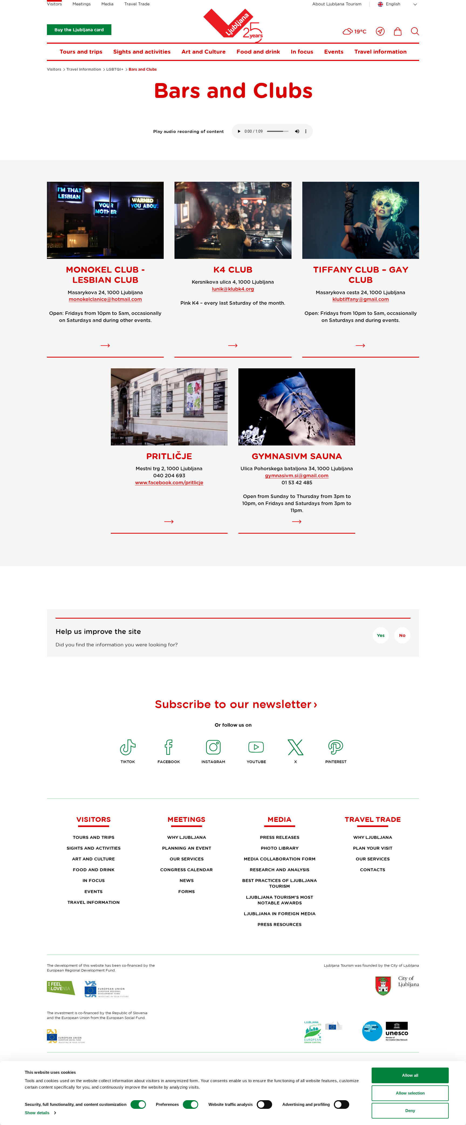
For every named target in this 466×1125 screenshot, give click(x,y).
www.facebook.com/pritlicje (169, 482)
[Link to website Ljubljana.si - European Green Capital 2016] (323, 1032)
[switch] (190, 1104)
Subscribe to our (233, 704)
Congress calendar (186, 869)
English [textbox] (393, 4)
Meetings (82, 4)
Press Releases (279, 837)
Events (334, 51)
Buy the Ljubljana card (79, 29)
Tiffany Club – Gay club (360, 274)
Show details (37, 1112)
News (187, 880)
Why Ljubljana (186, 837)
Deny (410, 1110)
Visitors (54, 4)
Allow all (410, 1075)
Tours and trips (81, 51)
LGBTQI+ (115, 69)
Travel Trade (137, 4)
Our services (187, 858)
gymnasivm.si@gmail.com (296, 475)
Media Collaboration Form (280, 858)
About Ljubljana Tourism (336, 4)
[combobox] (398, 4)
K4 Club (232, 269)
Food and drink (258, 51)
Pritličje (169, 456)
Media (107, 4)
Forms (186, 891)
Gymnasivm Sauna (297, 456)
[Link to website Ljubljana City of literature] (385, 1031)
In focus (302, 51)
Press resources (279, 924)
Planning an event (186, 848)
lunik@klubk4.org (233, 288)
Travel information (380, 51)
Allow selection (410, 1093)
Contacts (372, 869)
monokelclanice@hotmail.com (105, 299)
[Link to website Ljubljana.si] (397, 986)
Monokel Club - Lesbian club (105, 274)
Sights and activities (142, 51)
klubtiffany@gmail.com (361, 299)
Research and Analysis (279, 869)
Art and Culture (203, 51)
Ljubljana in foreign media (280, 913)
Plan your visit (372, 848)
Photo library (280, 848)
